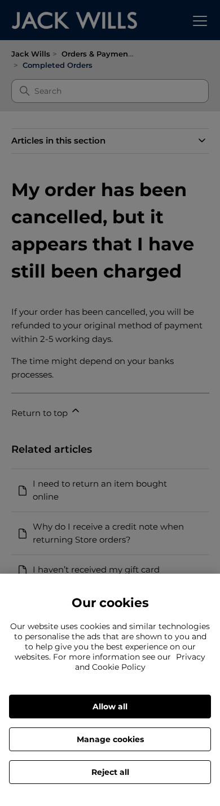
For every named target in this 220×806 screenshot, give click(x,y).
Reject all (110, 772)
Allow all (110, 706)
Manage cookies (110, 739)
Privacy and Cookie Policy (140, 662)
